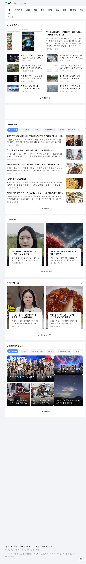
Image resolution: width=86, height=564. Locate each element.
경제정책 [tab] (36, 130)
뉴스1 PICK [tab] (13, 351)
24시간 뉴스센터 (25, 547)
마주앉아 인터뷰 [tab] (49, 130)
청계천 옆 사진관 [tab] (37, 351)
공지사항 (36, 547)
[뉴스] (9, 3)
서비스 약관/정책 (46, 547)
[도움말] (81, 219)
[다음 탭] (81, 130)
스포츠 (20, 3)
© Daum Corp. (10, 557)
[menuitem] (9, 10)
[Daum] (6, 3)
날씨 (25, 3)
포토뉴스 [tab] (24, 351)
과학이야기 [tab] (25, 130)
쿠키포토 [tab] (51, 351)
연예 (15, 3)
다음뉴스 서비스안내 (11, 547)
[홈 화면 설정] (81, 559)
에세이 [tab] (61, 130)
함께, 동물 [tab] (71, 130)
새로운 (46, 98)
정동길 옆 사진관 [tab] (64, 351)
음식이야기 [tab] (13, 130)
